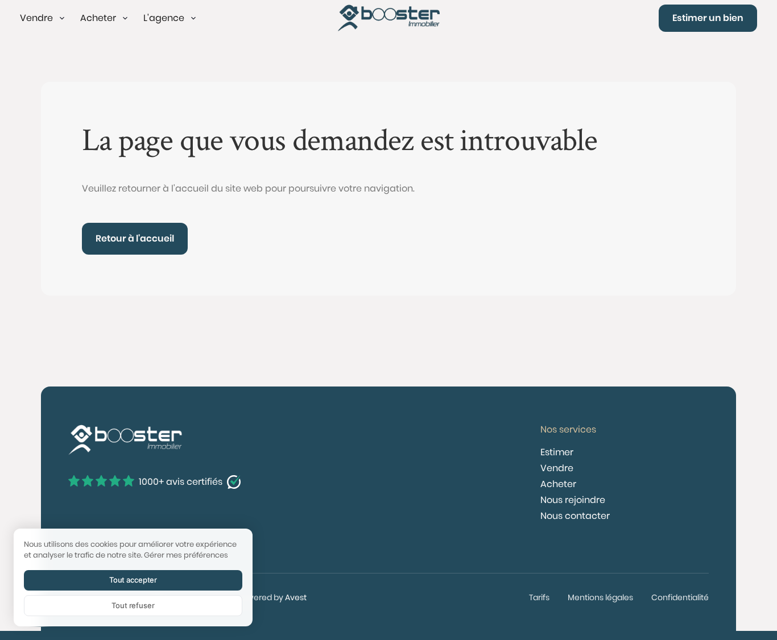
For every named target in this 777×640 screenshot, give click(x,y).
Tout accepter (133, 579)
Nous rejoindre (572, 499)
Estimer (556, 452)
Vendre (556, 468)
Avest (296, 597)
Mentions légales (600, 597)
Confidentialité (680, 597)
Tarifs (539, 597)
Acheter (558, 484)
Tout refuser (132, 605)
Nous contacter (575, 515)
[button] (43, 18)
